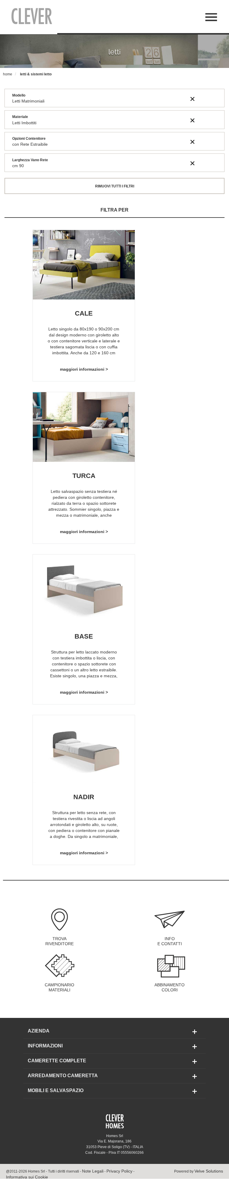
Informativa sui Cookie (27, 1177)
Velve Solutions (208, 1171)
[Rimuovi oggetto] (192, 98)
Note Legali (92, 1171)
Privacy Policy (119, 1171)
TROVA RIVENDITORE (59, 941)
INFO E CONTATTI (169, 941)
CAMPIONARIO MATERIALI (59, 987)
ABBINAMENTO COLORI (169, 987)
